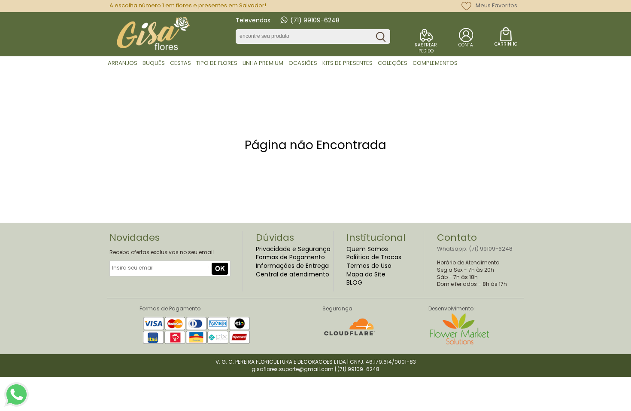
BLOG (354, 282)
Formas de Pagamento (290, 257)
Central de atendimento (292, 274)
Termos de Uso (368, 265)
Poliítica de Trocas (373, 257)
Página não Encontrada (315, 145)
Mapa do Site (365, 274)
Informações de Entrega (292, 265)
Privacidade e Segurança (293, 249)
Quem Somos (367, 249)
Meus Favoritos (496, 5)
